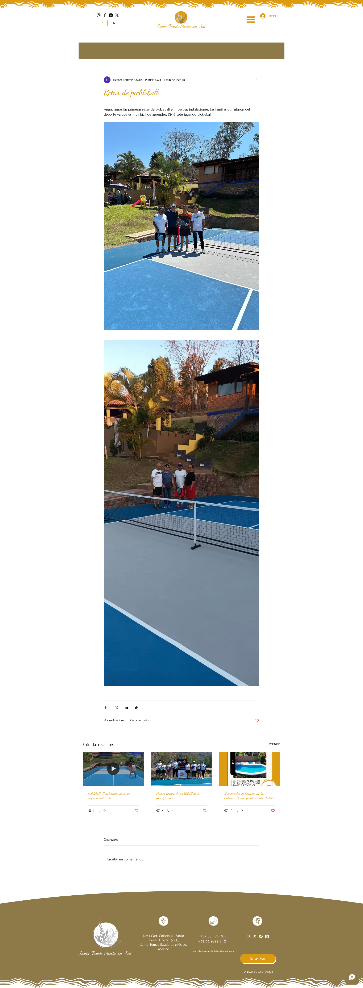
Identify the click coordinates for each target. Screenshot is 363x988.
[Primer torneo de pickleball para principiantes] (181, 769)
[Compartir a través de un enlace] (137, 707)
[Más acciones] (256, 79)
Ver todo (274, 744)
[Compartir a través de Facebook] (106, 707)
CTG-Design (265, 971)
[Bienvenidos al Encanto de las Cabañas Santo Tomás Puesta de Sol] (249, 769)
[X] (117, 15)
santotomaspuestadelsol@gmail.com (213, 951)
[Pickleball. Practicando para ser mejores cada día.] (113, 769)
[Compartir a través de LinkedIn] (126, 707)
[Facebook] (261, 936)
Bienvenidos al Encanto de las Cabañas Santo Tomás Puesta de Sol (249, 795)
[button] (251, 19)
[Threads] (111, 15)
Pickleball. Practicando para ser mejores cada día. (109, 795)
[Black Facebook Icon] (105, 15)
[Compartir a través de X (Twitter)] (116, 707)
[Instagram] (98, 15)
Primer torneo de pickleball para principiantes (178, 795)
